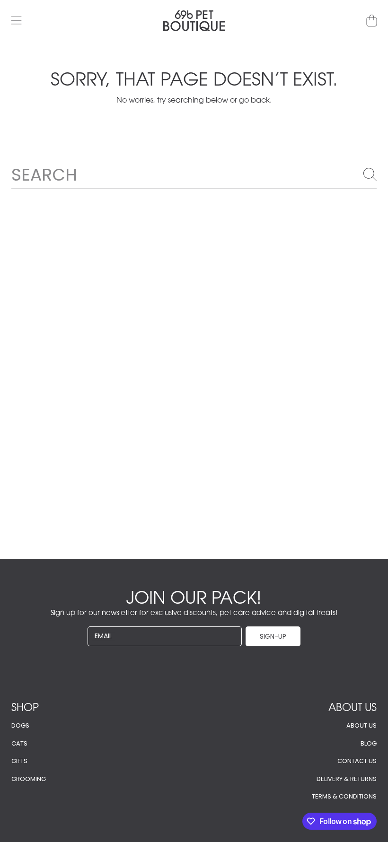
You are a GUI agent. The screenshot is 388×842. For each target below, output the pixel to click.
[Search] (370, 174)
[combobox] (194, 174)
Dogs (20, 725)
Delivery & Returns (347, 778)
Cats (19, 743)
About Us (361, 725)
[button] (16, 20)
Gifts (19, 760)
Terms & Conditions (344, 796)
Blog (369, 743)
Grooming (28, 778)
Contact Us (357, 760)
